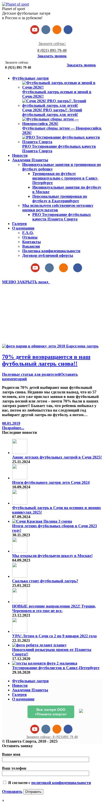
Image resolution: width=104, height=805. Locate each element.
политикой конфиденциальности (61, 783)
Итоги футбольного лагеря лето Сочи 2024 (51, 482)
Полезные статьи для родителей (31, 374)
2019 (16, 328)
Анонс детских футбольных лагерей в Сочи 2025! (57, 457)
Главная (19, 324)
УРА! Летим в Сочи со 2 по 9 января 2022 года (54, 636)
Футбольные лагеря (30, 681)
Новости (20, 685)
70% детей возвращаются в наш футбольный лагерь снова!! (46, 360)
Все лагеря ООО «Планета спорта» (51, 712)
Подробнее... (13, 428)
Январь (19, 333)
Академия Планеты (30, 690)
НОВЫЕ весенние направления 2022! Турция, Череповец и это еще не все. (54, 608)
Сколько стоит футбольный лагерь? (45, 581)
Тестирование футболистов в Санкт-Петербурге (55, 668)
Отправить (12, 791)
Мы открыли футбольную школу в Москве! (52, 556)
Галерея (19, 694)
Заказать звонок (52, 56)
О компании (23, 699)
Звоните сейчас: (52, 737)
